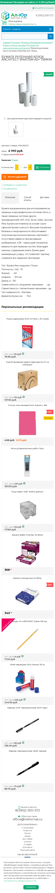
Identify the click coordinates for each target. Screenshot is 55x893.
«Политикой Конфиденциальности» (20, 881)
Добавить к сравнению (15, 185)
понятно (31, 887)
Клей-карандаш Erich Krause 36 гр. (27, 664)
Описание (10, 197)
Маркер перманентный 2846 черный (27, 751)
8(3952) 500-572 (27, 810)
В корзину (44, 167)
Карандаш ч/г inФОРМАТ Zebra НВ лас (27, 621)
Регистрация (47, 8)
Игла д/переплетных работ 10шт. (27, 448)
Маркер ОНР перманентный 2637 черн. (27, 708)
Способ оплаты (27, 198)
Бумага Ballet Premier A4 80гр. (27, 535)
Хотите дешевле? (17, 176)
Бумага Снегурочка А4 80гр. (27, 578)
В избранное (10, 189)
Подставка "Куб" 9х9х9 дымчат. (27, 491)
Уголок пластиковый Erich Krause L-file (27, 405)
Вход (36, 8)
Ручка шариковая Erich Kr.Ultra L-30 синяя (27, 319)
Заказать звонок (28, 807)
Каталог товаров (11, 29)
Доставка (44, 197)
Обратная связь (29, 816)
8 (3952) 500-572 (45, 15)
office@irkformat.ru (27, 819)
